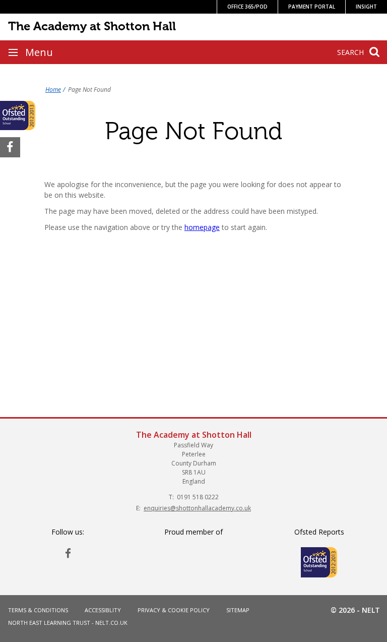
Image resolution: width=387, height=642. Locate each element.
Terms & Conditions (38, 610)
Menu (39, 52)
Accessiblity (103, 610)
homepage (202, 227)
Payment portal (311, 6)
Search (350, 52)
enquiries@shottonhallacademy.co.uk (197, 508)
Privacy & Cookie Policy (174, 610)
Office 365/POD (247, 6)
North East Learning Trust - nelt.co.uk (67, 622)
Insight (366, 6)
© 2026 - (355, 610)
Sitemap (237, 610)
